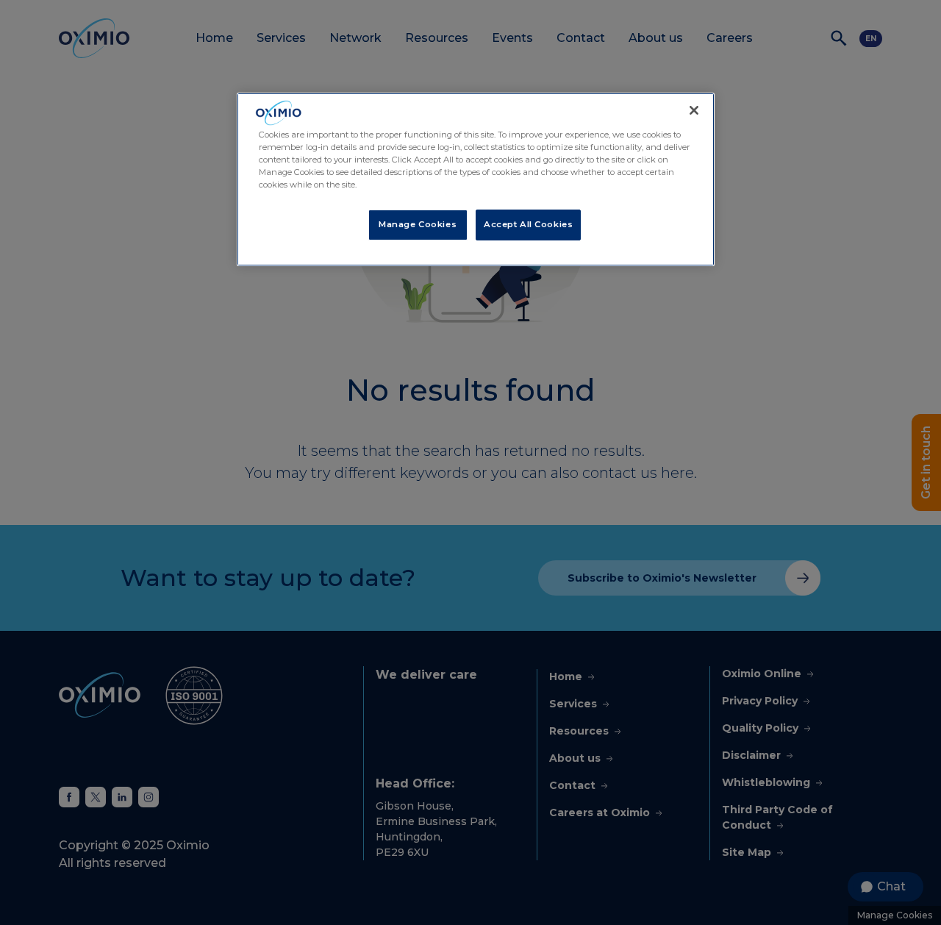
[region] (476, 180)
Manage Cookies (418, 224)
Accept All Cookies (528, 224)
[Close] (694, 110)
